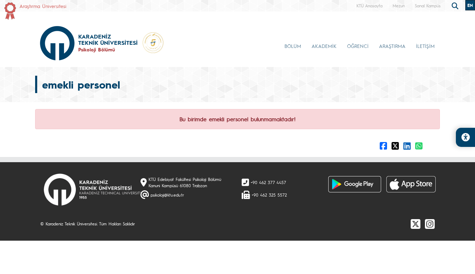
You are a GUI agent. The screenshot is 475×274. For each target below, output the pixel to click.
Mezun (399, 5)
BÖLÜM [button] (292, 46)
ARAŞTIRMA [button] (392, 46)
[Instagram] (430, 223)
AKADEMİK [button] (324, 46)
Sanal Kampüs (428, 5)
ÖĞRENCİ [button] (358, 46)
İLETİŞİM (425, 46)
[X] (415, 223)
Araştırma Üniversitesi (42, 6)
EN (470, 5)
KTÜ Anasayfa (369, 5)
